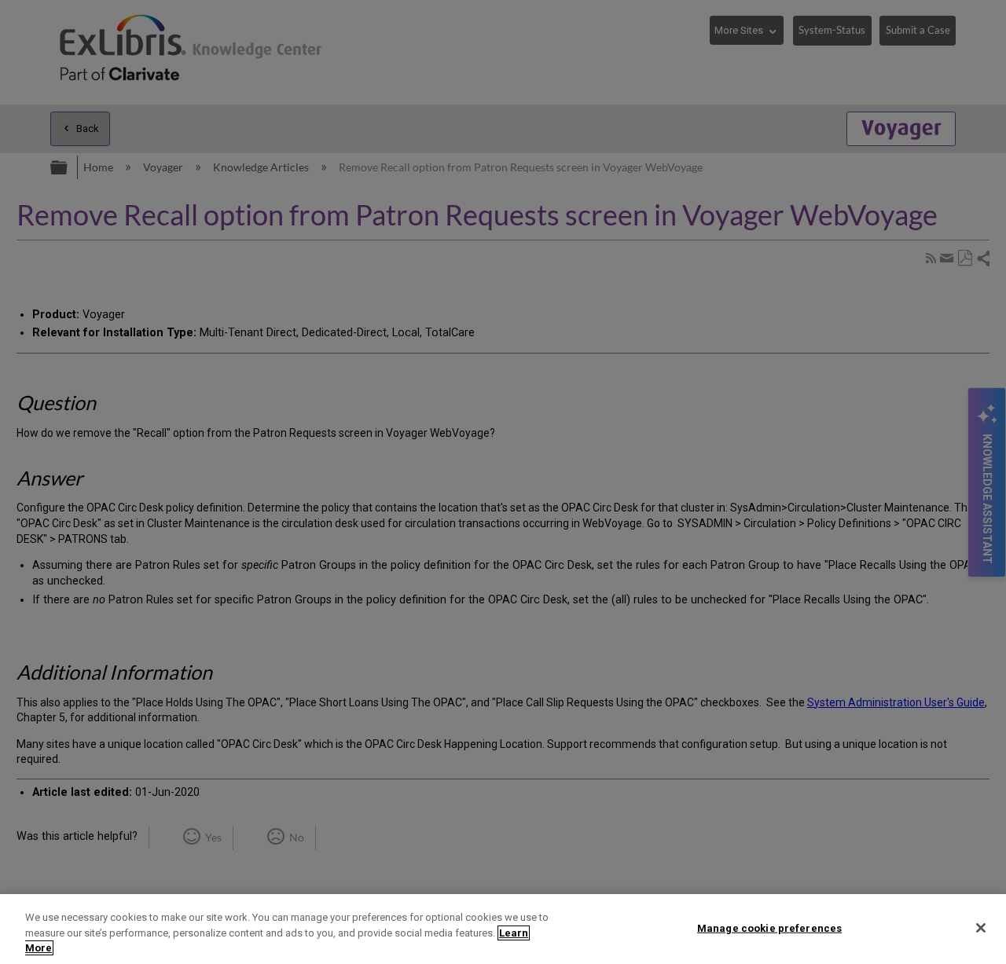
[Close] (981, 928)
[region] (503, 929)
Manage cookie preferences (769, 927)
